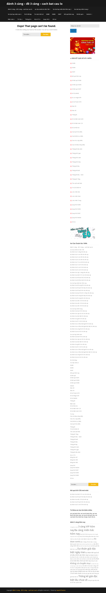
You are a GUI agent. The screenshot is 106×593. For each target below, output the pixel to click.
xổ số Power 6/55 (76, 102)
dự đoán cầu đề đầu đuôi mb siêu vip (80, 280)
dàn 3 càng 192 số (85, 542)
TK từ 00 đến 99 (76, 187)
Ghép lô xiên (94, 561)
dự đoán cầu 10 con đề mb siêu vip (79, 262)
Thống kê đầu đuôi (77, 149)
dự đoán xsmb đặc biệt (87, 559)
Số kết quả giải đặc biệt (88, 573)
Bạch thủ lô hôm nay (85, 534)
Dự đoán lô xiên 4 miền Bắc (77, 557)
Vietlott (88, 14)
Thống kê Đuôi (76, 170)
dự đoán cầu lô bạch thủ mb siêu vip (80, 290)
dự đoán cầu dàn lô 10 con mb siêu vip (80, 275)
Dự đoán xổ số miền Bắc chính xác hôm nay (84, 560)
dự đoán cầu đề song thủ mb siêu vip (80, 285)
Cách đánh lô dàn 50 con (87, 539)
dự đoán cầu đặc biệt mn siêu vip (79, 342)
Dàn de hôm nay (83, 544)
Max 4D (74, 110)
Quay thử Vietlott (76, 217)
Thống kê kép (73, 444)
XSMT (59, 14)
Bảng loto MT (74, 457)
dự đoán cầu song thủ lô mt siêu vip (80, 329)
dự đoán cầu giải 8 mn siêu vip (78, 344)
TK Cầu (19, 19)
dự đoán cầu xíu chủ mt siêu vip (78, 331)
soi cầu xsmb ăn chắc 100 (42, 9)
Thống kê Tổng (76, 179)
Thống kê (28, 19)
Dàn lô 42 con (90, 544)
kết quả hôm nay (76, 76)
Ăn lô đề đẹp (28, 14)
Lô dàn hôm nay (94, 563)
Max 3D (74, 106)
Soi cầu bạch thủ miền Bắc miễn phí (85, 569)
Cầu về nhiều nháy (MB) (78, 145)
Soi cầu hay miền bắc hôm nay (61, 9)
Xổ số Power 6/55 (75, 393)
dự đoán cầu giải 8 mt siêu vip (78, 318)
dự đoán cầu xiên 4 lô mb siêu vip (79, 306)
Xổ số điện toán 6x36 (77, 119)
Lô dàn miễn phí (78, 565)
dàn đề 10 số (81, 546)
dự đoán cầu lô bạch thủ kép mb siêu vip (81, 288)
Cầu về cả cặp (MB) (77, 140)
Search (73, 31)
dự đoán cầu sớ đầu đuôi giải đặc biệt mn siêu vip (83, 352)
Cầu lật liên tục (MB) (77, 136)
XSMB (47, 14)
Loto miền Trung (76, 200)
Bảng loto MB (74, 462)
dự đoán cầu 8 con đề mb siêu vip (79, 259)
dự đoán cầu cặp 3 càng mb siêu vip (79, 272)
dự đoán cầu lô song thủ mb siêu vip (80, 298)
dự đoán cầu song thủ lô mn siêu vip (80, 354)
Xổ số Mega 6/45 (74, 395)
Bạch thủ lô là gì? (76, 536)
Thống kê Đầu (76, 166)
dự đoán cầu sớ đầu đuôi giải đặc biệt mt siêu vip (83, 326)
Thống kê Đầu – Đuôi (77, 175)
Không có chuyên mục (80, 563)
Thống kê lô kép (76, 162)
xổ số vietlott (75, 93)
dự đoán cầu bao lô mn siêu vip (78, 336)
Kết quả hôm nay (69, 14)
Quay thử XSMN (76, 209)
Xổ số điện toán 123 (77, 123)
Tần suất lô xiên (77, 582)
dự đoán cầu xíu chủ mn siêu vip (78, 357)
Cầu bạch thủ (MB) (77, 132)
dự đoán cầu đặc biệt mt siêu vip (79, 316)
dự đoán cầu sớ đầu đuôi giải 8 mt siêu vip (81, 324)
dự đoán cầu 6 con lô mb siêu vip (79, 267)
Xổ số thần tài (75, 127)
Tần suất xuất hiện (77, 183)
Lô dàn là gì (72, 565)
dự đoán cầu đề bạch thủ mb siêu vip (80, 277)
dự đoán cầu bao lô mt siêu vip (78, 311)
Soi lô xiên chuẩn (76, 573)
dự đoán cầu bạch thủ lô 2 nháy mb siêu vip (82, 293)
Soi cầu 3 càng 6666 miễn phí (78, 567)
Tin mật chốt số (38, 14)
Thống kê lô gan (76, 153)
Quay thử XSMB (76, 205)
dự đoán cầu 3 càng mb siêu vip (78, 252)
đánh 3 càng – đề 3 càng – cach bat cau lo (35, 4)
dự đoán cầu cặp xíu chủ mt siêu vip (79, 313)
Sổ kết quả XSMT (76, 89)
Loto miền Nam (76, 196)
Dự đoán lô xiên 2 (93, 555)
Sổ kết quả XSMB (76, 80)
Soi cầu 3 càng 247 (93, 566)
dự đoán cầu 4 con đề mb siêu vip (79, 254)
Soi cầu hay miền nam (14, 14)
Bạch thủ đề (83, 536)
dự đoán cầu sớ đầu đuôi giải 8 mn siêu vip (81, 349)
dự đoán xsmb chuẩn (90, 557)
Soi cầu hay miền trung (81, 9)
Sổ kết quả (80, 14)
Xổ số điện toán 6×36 (75, 411)
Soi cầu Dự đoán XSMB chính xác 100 (83, 570)
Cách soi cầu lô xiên (75, 539)
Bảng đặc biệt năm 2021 (92, 536)
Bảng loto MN (74, 460)
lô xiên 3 (85, 566)
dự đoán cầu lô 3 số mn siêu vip (78, 347)
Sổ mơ (54, 19)
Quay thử (46, 19)
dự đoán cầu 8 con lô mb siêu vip (79, 270)
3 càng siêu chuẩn (74, 527)
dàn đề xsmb (87, 546)
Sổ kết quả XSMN (76, 84)
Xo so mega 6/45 (76, 97)
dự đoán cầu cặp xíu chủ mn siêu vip (80, 339)
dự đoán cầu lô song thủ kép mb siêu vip (81, 295)
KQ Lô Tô (37, 19)
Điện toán (11, 19)
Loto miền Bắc (76, 192)
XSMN (53, 14)
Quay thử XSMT (76, 213)
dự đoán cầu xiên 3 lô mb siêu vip (79, 303)
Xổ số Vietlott (73, 398)
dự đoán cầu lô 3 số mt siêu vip (78, 321)
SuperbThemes (61, 590)
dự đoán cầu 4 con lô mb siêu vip (79, 264)
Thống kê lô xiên (76, 157)
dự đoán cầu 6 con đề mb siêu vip (79, 257)
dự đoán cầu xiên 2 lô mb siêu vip (79, 300)
